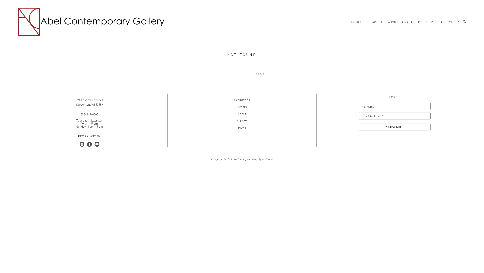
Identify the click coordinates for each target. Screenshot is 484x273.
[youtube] (97, 144)
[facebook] (89, 144)
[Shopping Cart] (458, 21)
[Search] (464, 21)
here (260, 73)
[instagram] (81, 144)
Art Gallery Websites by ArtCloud (253, 159)
